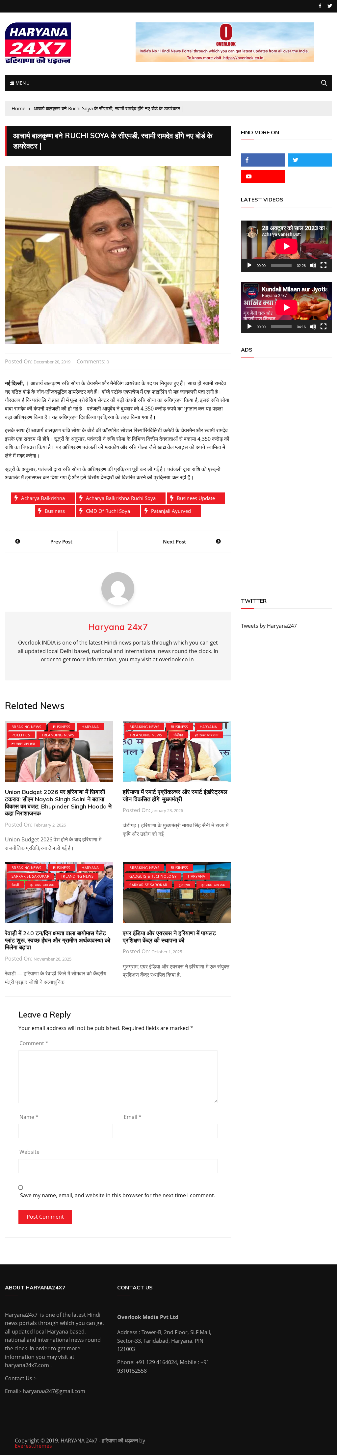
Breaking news (26, 726)
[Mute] (313, 265)
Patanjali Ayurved (171, 511)
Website (29, 1151)
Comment (33, 1043)
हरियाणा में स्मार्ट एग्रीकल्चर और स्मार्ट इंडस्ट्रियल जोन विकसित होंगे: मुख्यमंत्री (175, 795)
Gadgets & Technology (152, 876)
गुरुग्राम (184, 884)
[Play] (249, 265)
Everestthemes (33, 1445)
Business (55, 511)
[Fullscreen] (323, 265)
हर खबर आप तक (23, 743)
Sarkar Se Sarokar (30, 876)
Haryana (90, 726)
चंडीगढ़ (178, 734)
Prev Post (61, 541)
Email (133, 1117)
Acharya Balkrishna (43, 498)
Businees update (196, 498)
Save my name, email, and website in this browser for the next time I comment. (117, 1195)
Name (29, 1117)
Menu (22, 83)
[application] (286, 246)
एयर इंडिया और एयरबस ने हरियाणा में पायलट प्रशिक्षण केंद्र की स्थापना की (169, 936)
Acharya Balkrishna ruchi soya (121, 498)
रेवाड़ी (15, 884)
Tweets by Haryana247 (269, 625)
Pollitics (21, 734)
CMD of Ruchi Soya (108, 511)
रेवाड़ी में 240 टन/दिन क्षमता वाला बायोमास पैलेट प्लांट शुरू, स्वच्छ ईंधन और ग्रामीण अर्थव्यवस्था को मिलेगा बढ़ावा (57, 940)
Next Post (174, 541)
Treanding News (57, 734)
